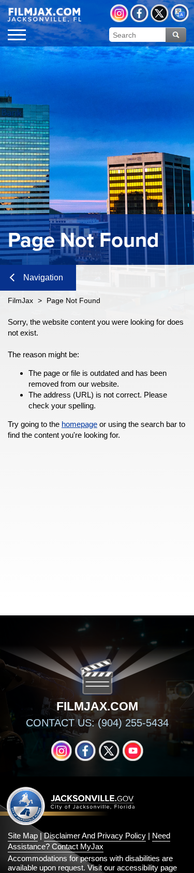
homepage (79, 424)
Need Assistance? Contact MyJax (89, 841)
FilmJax (20, 300)
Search (176, 34)
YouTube (133, 750)
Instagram (119, 13)
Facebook (139, 13)
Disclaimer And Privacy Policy (95, 835)
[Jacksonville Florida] (48, 15)
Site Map (23, 835)
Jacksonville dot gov (71, 806)
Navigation (43, 277)
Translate (180, 13)
